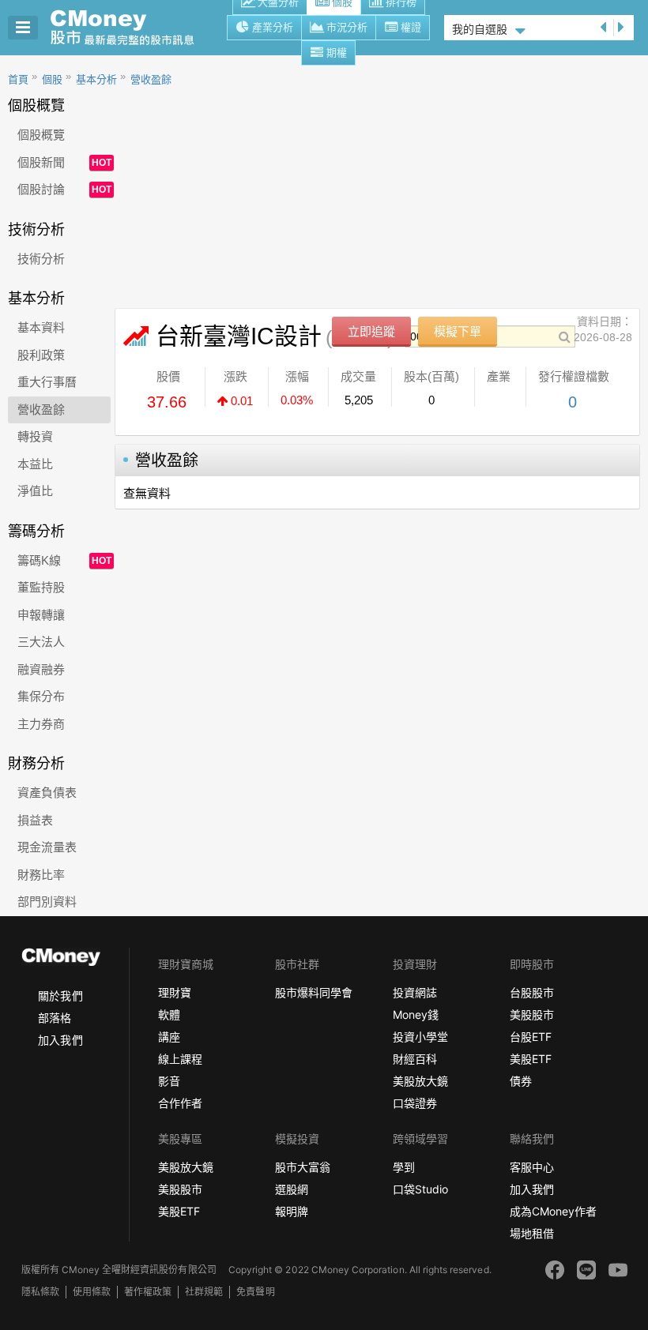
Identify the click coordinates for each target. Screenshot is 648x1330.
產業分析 (272, 27)
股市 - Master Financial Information (131, 27)
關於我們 (60, 995)
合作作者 (180, 1103)
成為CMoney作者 (553, 1211)
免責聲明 (255, 1292)
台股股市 (532, 992)
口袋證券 (415, 1103)
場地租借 (532, 1233)
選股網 (291, 1189)
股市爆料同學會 (313, 992)
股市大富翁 (302, 1167)
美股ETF (531, 1058)
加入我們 (60, 1039)
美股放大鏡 (420, 1081)
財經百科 (415, 1058)
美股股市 (532, 1014)
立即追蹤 (371, 331)
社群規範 (204, 1292)
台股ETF (531, 1036)
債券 (521, 1081)
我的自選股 (479, 29)
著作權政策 (147, 1292)
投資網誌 (415, 992)
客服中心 (532, 1167)
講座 (169, 1036)
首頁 (18, 79)
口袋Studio (420, 1189)
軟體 (169, 1014)
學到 (404, 1167)
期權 (336, 52)
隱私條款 (40, 1292)
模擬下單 (457, 331)
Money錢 (416, 1014)
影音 (169, 1081)
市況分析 (346, 27)
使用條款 (92, 1292)
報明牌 (291, 1211)
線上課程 (180, 1058)
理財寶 (174, 992)
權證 (411, 27)
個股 (52, 79)
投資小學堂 (420, 1036)
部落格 (54, 1017)
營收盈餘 (150, 79)
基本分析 (96, 79)
